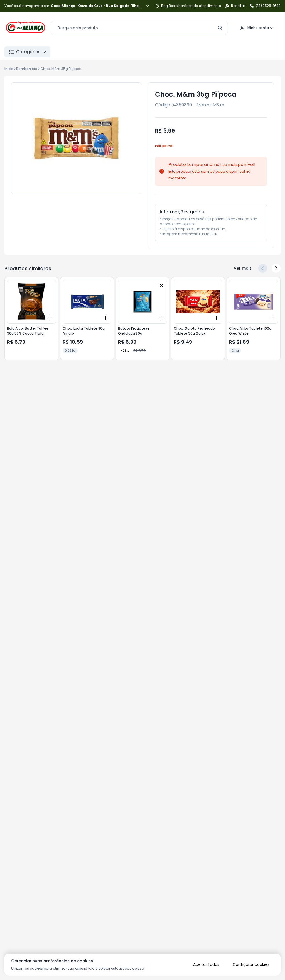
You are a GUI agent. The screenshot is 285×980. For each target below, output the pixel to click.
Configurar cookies (251, 964)
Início (8, 68)
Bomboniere (26, 68)
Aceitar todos (206, 964)
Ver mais (243, 268)
